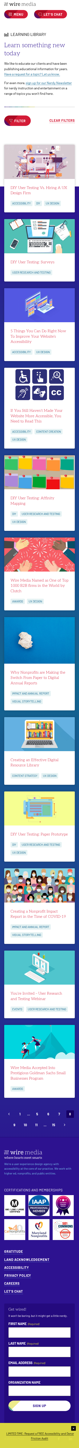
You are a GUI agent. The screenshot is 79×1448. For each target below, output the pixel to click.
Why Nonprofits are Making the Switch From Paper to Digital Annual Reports (38, 677)
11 (36, 1125)
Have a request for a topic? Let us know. (32, 74)
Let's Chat (53, 14)
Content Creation (48, 431)
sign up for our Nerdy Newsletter (49, 83)
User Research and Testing (31, 272)
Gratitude (13, 1251)
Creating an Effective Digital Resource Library (35, 762)
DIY (38, 203)
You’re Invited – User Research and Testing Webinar (36, 996)
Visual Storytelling (26, 701)
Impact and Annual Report (30, 693)
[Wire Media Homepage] (39, 4)
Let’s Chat (13, 1291)
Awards (17, 601)
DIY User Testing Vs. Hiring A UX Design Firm (39, 190)
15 (53, 1125)
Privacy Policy (17, 1275)
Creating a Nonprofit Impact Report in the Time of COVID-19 (38, 914)
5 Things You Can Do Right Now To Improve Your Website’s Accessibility (38, 336)
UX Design (52, 203)
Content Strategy (24, 775)
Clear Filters (62, 120)
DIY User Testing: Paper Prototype (39, 834)
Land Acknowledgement (27, 1260)
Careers (12, 1283)
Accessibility (21, 203)
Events (17, 1009)
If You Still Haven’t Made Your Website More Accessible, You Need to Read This (37, 415)
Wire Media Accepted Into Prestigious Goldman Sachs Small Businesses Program (38, 1073)
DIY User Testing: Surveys (32, 262)
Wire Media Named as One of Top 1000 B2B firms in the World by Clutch (39, 585)
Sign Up (39, 1406)
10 (25, 1125)
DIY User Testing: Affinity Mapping (32, 501)
